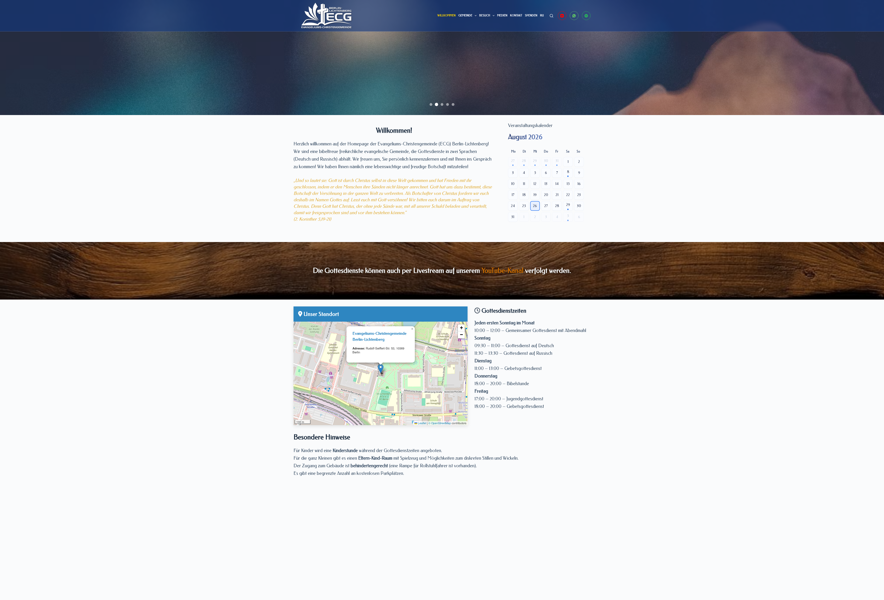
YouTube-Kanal (502, 270)
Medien (502, 15)
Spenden (531, 15)
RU (542, 15)
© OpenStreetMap (439, 423)
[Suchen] (551, 15)
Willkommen (446, 15)
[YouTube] (562, 15)
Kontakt (516, 15)
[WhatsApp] (574, 15)
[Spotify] (586, 15)
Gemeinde (465, 15)
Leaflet (421, 423)
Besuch (484, 15)
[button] (381, 368)
